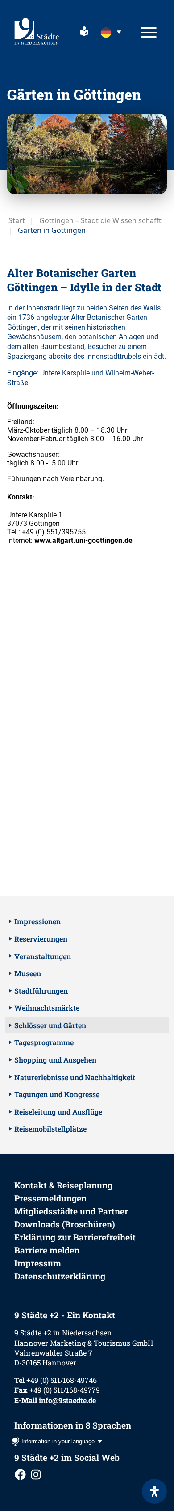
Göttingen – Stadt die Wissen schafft (100, 220)
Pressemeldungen (50, 1198)
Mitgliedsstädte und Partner (71, 1211)
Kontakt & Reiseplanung (63, 1185)
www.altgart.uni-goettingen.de (83, 540)
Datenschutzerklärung (59, 1276)
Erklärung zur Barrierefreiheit (75, 1237)
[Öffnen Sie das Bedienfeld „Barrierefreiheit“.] (154, 1491)
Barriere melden (46, 1250)
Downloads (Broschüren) (64, 1224)
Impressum (37, 1263)
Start (16, 220)
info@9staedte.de (67, 1400)
